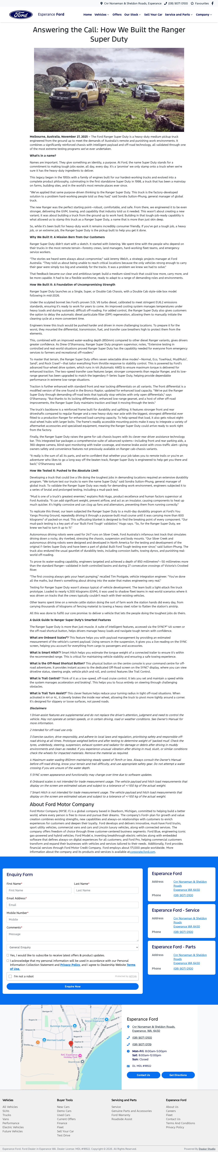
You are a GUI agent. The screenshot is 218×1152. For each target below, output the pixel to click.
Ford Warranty (121, 1115)
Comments (14, 927)
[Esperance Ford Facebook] (213, 3)
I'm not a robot (24, 976)
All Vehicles (10, 1107)
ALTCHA (133, 976)
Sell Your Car (153, 14)
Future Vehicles (13, 1131)
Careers (171, 1111)
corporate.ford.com (142, 852)
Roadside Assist (122, 1119)
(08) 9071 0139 (141, 1044)
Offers (117, 14)
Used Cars (63, 1115)
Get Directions (178, 1075)
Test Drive (63, 1135)
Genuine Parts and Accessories (132, 1111)
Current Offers (66, 1119)
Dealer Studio (207, 1148)
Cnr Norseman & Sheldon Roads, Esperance (132, 3)
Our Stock (131, 14)
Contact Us (143, 1075)
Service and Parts (177, 14)
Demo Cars (64, 1111)
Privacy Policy (70, 965)
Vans (6, 1119)
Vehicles (100, 14)
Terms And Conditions (180, 1123)
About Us (172, 1107)
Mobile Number (18, 913)
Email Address (17, 898)
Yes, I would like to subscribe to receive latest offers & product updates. (57, 955)
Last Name (82, 884)
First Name (14, 884)
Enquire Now (73, 986)
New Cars (63, 1107)
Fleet (60, 1127)
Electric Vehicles (13, 1127)
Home (87, 14)
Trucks (7, 1115)
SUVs (6, 1111)
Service (116, 1107)
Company (202, 14)
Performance (11, 1123)
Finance (62, 1123)
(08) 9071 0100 (178, 3)
